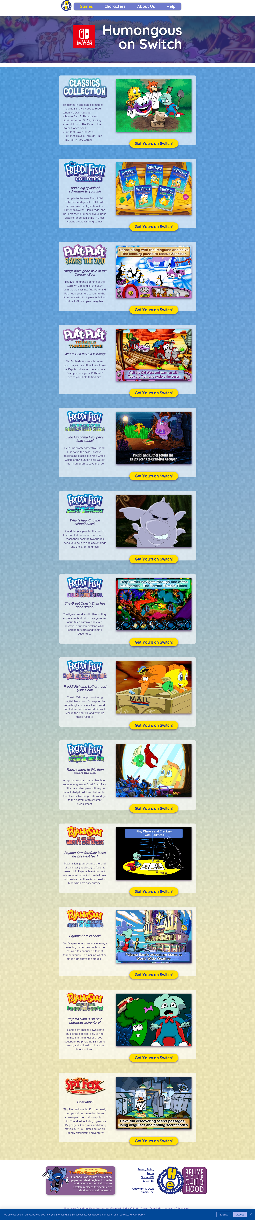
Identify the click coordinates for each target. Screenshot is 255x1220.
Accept (240, 1214)
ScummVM (147, 1177)
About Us (148, 1181)
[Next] (117, 1180)
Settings (223, 1214)
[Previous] (43, 1180)
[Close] (251, 1214)
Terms (150, 1173)
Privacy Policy (146, 1169)
